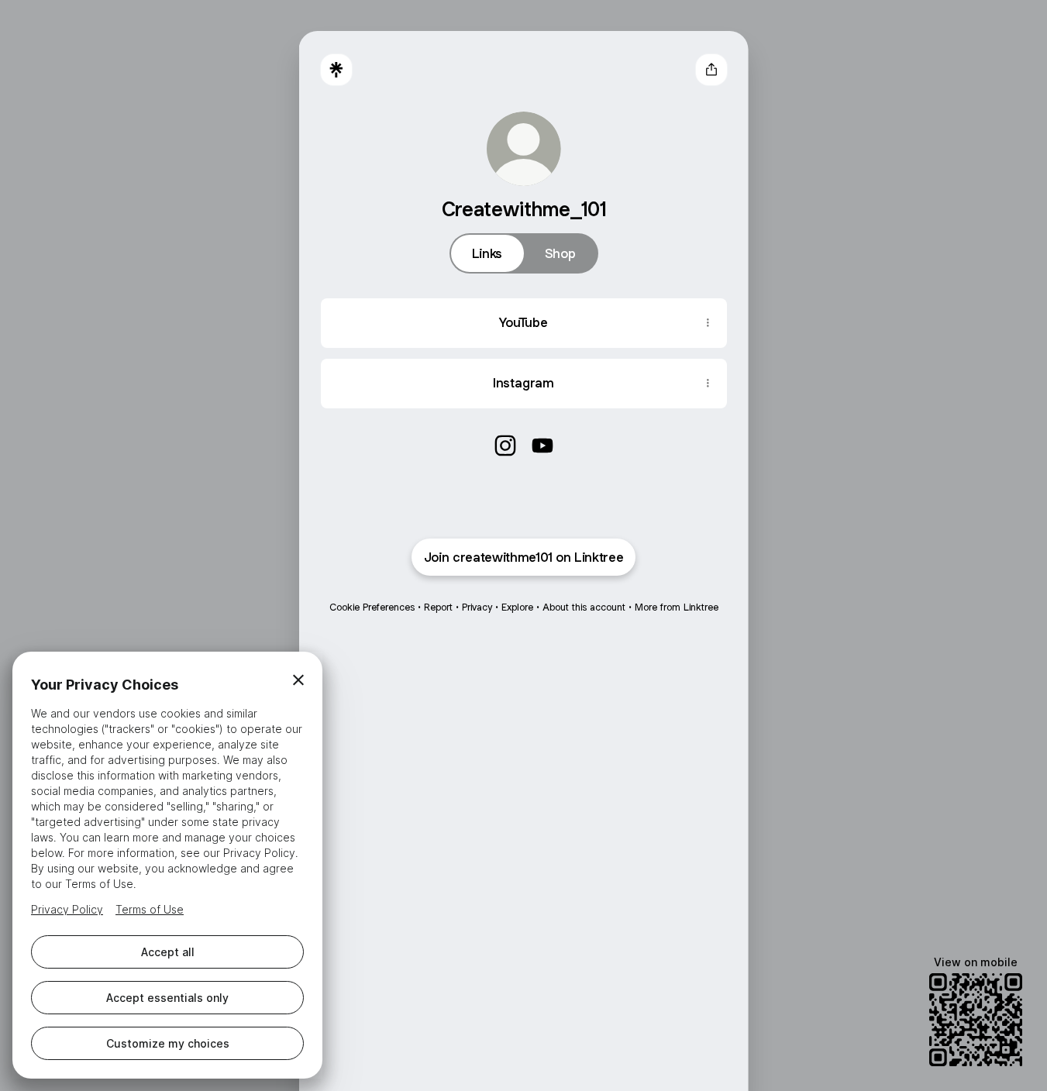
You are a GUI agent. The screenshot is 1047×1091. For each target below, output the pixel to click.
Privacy (477, 607)
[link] (505, 445)
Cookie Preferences (372, 607)
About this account (583, 607)
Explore (517, 607)
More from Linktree (676, 607)
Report (438, 607)
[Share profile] (711, 69)
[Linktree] (336, 69)
